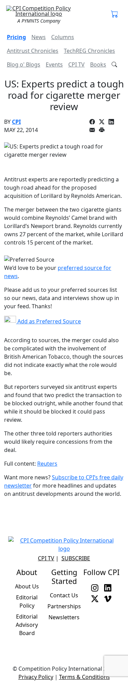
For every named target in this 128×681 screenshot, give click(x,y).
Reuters (47, 463)
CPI (16, 122)
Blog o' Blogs (23, 64)
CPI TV (76, 64)
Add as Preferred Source (48, 321)
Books (98, 64)
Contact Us (64, 595)
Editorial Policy (27, 601)
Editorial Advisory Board (27, 625)
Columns (62, 37)
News (38, 37)
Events (54, 64)
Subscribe (75, 558)
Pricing (16, 37)
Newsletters (64, 617)
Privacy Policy (35, 677)
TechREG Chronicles (89, 51)
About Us (27, 586)
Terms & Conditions (84, 677)
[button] (114, 14)
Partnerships (64, 606)
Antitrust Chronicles (32, 51)
